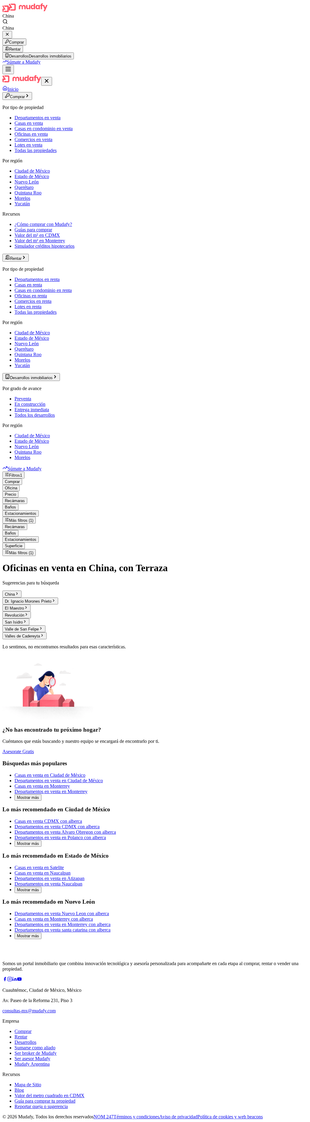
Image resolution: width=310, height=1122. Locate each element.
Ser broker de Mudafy (36, 1053)
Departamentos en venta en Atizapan (49, 878)
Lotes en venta (28, 144)
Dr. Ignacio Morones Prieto (28, 601)
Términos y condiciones (136, 1116)
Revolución (14, 615)
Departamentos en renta (37, 279)
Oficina (11, 488)
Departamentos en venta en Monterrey (51, 791)
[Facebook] (4, 979)
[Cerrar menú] (46, 81)
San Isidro (14, 622)
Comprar (16, 42)
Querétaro (24, 187)
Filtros (15, 475)
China (10, 594)
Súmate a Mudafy (24, 62)
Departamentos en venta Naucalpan (48, 883)
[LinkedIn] (14, 979)
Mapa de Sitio (28, 1084)
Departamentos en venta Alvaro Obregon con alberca (65, 832)
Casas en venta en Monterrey (42, 786)
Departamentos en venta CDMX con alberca (57, 826)
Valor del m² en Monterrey (40, 240)
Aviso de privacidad (178, 1116)
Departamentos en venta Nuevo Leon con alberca (62, 913)
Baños (10, 507)
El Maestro (14, 608)
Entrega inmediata (32, 409)
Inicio (13, 89)
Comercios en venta (33, 139)
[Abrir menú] (8, 69)
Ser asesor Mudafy (32, 1058)
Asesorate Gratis (18, 751)
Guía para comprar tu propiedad (45, 1101)
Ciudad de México (32, 171)
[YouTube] (19, 979)
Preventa (23, 398)
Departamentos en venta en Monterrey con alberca (62, 924)
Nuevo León (27, 181)
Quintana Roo (28, 192)
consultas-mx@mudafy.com (29, 1010)
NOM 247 (104, 1116)
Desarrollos (25, 1042)
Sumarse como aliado (35, 1047)
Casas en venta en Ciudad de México (50, 775)
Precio (10, 494)
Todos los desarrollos (35, 415)
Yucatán (22, 203)
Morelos (22, 198)
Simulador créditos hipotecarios (44, 246)
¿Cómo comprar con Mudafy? (43, 224)
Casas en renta (28, 284)
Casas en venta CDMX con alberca (48, 821)
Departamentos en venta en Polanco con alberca (60, 837)
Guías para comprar (33, 229)
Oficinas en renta (31, 295)
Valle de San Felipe (22, 629)
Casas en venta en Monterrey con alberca (54, 919)
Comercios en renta (33, 301)
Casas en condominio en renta (43, 290)
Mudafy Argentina (32, 1064)
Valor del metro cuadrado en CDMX (49, 1095)
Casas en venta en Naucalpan (43, 872)
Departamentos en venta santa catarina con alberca (62, 929)
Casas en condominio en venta (44, 128)
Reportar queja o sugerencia (41, 1106)
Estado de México (32, 176)
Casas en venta (29, 123)
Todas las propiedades (36, 150)
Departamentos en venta (38, 117)
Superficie (13, 546)
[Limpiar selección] (7, 34)
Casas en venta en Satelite (39, 867)
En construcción (30, 404)
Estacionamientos (20, 513)
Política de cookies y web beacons (230, 1116)
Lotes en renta (28, 306)
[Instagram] (9, 979)
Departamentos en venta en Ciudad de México (59, 780)
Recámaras (15, 500)
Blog (19, 1090)
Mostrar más (28, 797)
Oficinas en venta (31, 134)
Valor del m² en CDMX (37, 235)
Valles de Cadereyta (22, 636)
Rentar (15, 49)
